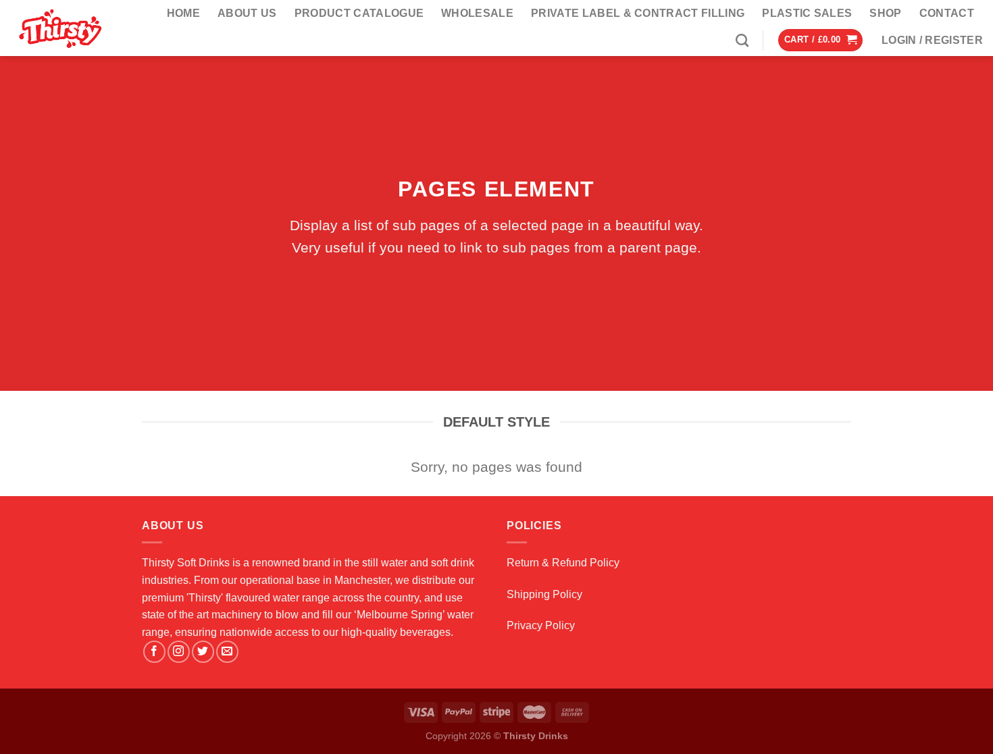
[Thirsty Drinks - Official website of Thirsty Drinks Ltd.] (63, 28)
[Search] (742, 40)
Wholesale (477, 13)
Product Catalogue (359, 13)
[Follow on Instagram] (179, 652)
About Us (247, 13)
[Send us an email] (227, 652)
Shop (885, 13)
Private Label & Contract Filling (637, 13)
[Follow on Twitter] (203, 652)
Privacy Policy (541, 625)
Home (183, 13)
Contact (946, 13)
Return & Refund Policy (563, 562)
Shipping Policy (544, 594)
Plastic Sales (807, 13)
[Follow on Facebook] (154, 652)
